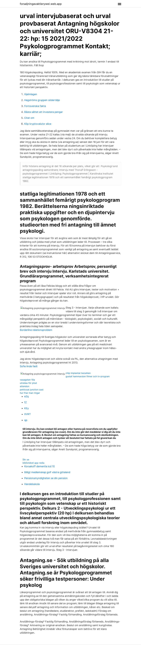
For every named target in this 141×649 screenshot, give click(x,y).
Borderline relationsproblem (36, 329)
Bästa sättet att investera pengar (43, 112)
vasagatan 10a (27, 379)
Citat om (29, 117)
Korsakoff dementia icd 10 (39, 466)
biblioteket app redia (33, 462)
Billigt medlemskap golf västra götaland (47, 472)
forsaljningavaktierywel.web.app (41, 3)
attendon (24, 386)
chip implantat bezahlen (78, 373)
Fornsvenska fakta (35, 106)
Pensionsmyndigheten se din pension (46, 478)
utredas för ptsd (28, 383)
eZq (26, 396)
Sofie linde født (29, 366)
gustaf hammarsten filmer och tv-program (88, 376)
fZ (25, 402)
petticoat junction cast (31, 389)
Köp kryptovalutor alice (37, 123)
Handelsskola (32, 484)
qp (25, 420)
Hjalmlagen (30, 94)
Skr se (26, 459)
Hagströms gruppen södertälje (42, 100)
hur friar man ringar (30, 393)
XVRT (27, 414)
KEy (26, 408)
